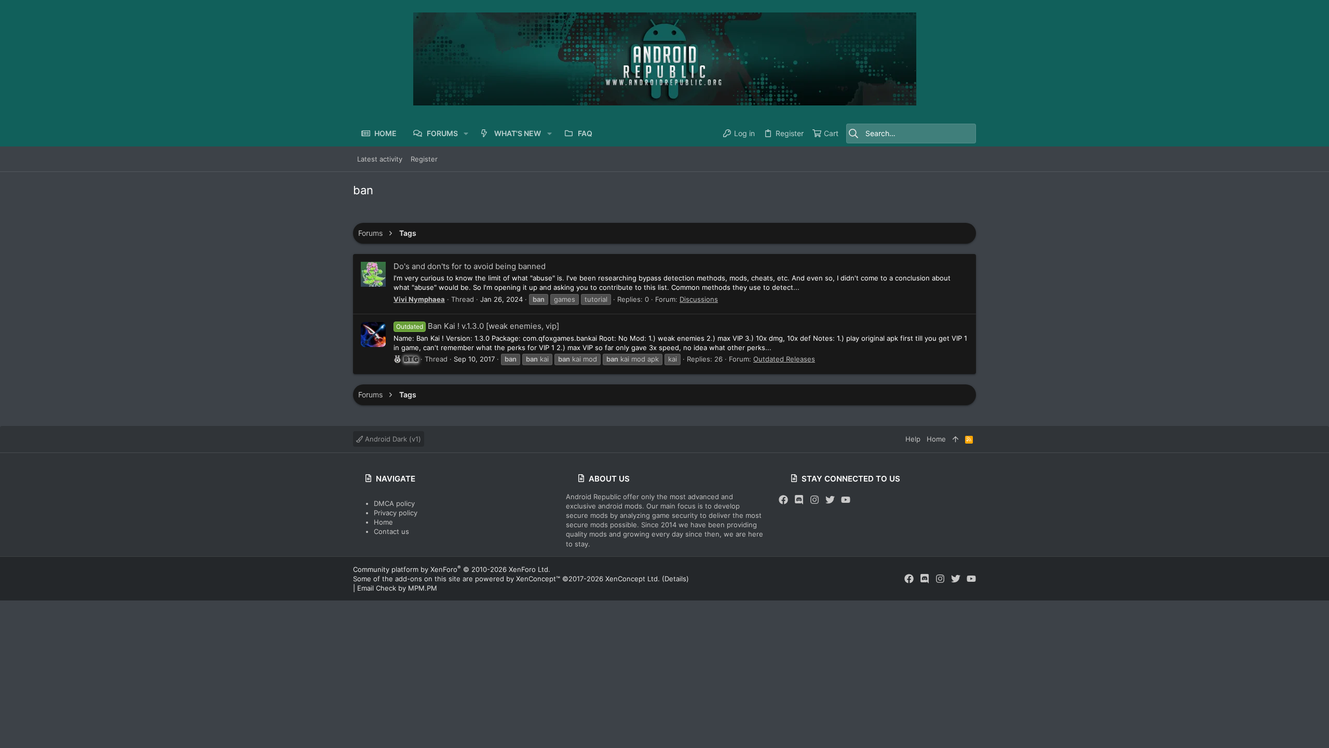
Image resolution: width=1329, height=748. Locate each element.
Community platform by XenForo (451, 569)
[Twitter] (830, 500)
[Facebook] (783, 500)
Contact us (391, 531)
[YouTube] (845, 500)
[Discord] (799, 500)
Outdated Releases (784, 359)
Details (675, 579)
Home (383, 522)
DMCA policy (394, 503)
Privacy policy (395, 513)
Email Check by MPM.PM (397, 588)
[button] (466, 133)
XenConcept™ (538, 579)
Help (912, 439)
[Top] (955, 439)
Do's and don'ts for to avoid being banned (470, 266)
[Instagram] (814, 500)
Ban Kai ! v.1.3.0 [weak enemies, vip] (477, 326)
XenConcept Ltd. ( (634, 579)
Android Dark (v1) (392, 439)
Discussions (699, 299)
